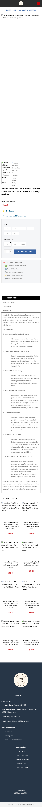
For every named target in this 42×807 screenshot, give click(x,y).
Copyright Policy (22, 767)
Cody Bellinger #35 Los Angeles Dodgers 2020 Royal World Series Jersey (10, 604)
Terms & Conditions (22, 759)
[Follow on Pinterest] (25, 786)
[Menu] (2, 3)
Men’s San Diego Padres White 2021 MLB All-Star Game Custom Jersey (11, 642)
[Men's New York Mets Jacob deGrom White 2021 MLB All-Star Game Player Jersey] (10, 511)
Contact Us (8, 732)
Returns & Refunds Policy (12, 740)
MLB (14, 10)
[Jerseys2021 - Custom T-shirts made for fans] (21, 3)
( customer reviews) (8, 201)
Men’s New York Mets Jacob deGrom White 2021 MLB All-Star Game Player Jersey (11, 525)
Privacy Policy (22, 763)
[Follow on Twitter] (24, 695)
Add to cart (26, 251)
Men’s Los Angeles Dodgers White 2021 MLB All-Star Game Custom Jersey (31, 604)
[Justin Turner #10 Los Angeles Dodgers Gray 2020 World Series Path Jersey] (10, 550)
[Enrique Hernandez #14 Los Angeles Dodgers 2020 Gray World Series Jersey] (31, 511)
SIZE (6, 224)
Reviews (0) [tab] (7, 310)
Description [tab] (12, 298)
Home (8, 10)
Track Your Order (22, 755)
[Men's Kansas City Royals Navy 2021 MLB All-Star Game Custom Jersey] (31, 550)
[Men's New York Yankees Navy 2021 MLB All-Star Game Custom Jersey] (31, 629)
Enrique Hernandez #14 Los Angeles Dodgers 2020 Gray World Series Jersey (31, 525)
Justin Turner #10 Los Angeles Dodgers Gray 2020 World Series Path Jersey (10, 565)
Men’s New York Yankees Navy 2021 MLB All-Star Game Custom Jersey (31, 642)
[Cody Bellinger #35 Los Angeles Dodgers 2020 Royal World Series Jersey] (10, 590)
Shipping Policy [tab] (9, 302)
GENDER (7, 239)
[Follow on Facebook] (17, 786)
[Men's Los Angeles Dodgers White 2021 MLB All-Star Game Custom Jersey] (31, 590)
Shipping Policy (9, 736)
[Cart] (38, 3)
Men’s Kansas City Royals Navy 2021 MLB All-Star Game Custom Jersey (31, 564)
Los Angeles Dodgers (27, 10)
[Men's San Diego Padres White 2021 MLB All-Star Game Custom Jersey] (10, 629)
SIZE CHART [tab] (7, 306)
